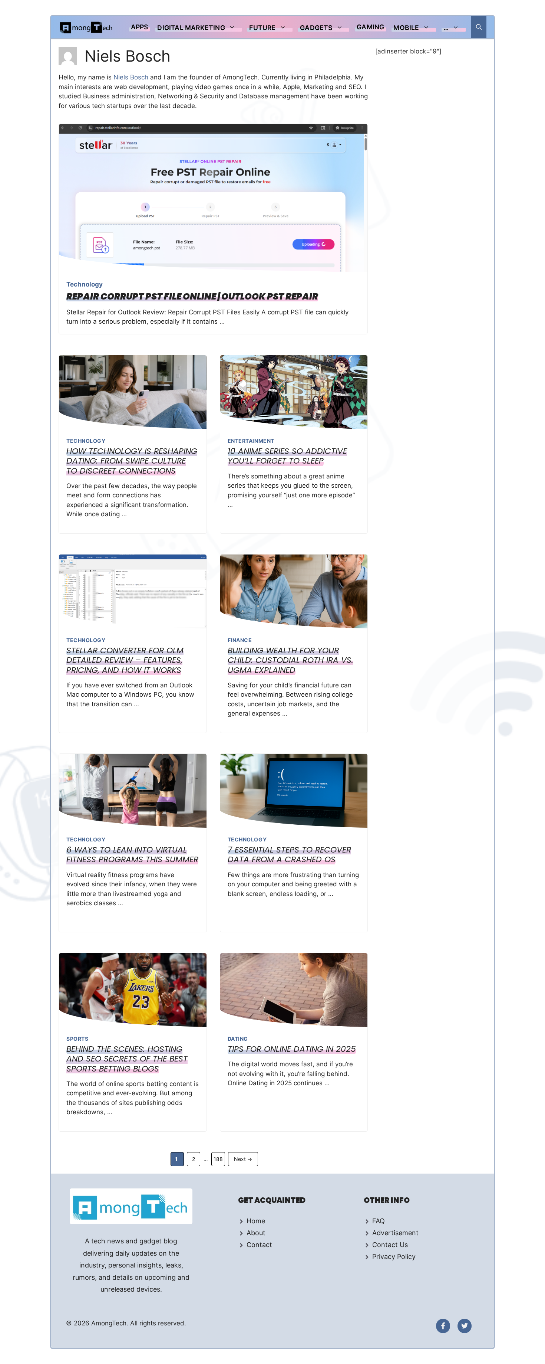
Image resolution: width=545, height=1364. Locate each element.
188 (219, 1158)
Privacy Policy (394, 1256)
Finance (240, 640)
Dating (238, 1039)
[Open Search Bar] (478, 27)
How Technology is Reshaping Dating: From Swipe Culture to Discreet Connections (131, 461)
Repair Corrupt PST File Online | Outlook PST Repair (192, 296)
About (256, 1233)
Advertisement (395, 1233)
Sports (77, 1039)
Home (256, 1221)
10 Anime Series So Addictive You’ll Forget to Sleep (287, 456)
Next (243, 1159)
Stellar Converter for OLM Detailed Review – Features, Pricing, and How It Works (125, 660)
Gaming (370, 27)
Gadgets (316, 28)
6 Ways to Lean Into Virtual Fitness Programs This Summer (132, 854)
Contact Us (390, 1245)
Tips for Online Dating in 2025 (292, 1049)
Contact (259, 1245)
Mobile (406, 28)
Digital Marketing (191, 28)
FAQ (378, 1221)
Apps (139, 27)
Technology (84, 284)
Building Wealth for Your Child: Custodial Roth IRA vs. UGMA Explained (290, 660)
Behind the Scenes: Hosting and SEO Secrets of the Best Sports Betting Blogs (127, 1058)
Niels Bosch (131, 77)
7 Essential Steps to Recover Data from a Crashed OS (289, 854)
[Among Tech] (87, 27)
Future (262, 28)
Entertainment (251, 441)
